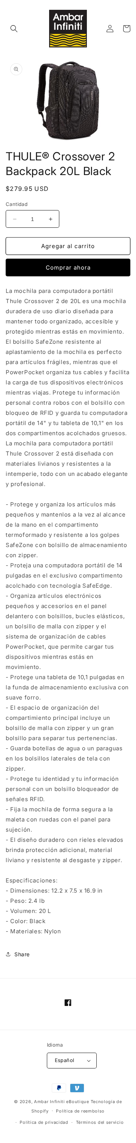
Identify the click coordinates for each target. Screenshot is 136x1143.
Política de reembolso (80, 1111)
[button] (14, 28)
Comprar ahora (68, 267)
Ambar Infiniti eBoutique (61, 1101)
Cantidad (17, 204)
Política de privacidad (44, 1122)
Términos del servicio (100, 1122)
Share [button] (22, 954)
